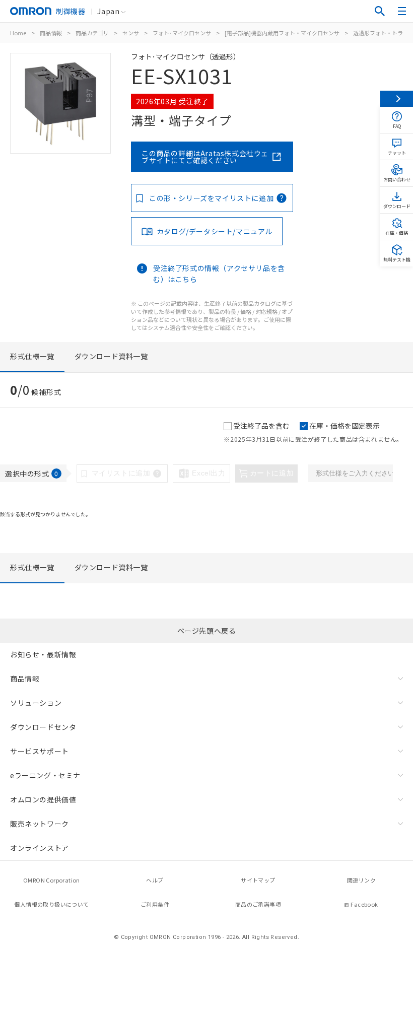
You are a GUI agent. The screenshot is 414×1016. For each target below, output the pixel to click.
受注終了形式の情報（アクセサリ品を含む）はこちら (219, 273)
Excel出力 (208, 473)
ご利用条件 (155, 904)
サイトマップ (258, 880)
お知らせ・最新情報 (43, 654)
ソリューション (35, 703)
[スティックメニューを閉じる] (396, 99)
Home (18, 33)
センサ (130, 33)
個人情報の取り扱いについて (51, 904)
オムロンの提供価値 (43, 799)
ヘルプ (154, 880)
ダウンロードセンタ (43, 727)
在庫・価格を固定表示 (344, 426)
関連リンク (361, 880)
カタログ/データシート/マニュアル (214, 231)
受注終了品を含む (261, 426)
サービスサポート (39, 751)
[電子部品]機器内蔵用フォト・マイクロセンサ (282, 33)
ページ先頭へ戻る (206, 631)
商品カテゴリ (92, 33)
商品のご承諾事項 (258, 904)
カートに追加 (272, 473)
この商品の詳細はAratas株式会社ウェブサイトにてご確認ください (205, 156)
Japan (108, 11)
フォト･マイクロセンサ (182, 33)
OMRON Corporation (51, 880)
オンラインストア (39, 848)
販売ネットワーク (39, 824)
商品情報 (51, 33)
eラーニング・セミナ (45, 775)
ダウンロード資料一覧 (111, 356)
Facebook (364, 904)
